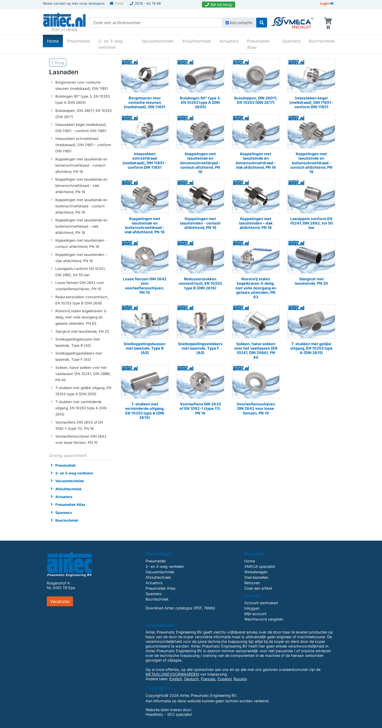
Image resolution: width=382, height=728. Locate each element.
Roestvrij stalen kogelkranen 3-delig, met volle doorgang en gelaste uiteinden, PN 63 (81, 317)
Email (119, 3)
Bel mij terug (221, 4)
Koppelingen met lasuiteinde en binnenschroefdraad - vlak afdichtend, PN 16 (81, 185)
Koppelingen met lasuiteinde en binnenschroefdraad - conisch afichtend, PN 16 (81, 165)
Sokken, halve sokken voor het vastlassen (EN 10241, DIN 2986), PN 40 (83, 373)
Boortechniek (322, 41)
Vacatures (60, 601)
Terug (58, 62)
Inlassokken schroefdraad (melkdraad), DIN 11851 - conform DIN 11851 (83, 145)
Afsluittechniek (196, 41)
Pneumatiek (78, 41)
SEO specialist (179, 714)
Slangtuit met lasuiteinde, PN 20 (82, 331)
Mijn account (255, 613)
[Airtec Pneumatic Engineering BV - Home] (64, 21)
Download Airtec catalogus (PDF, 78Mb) (180, 608)
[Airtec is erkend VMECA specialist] (292, 20)
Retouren (252, 583)
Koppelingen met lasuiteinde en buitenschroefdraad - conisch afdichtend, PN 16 (81, 206)
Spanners (291, 41)
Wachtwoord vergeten (263, 619)
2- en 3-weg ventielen (110, 44)
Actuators (229, 41)
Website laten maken (164, 709)
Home (55, 41)
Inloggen (251, 608)
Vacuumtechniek (157, 41)
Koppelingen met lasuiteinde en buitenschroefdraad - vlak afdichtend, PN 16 (81, 226)
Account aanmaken (261, 603)
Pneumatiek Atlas (258, 44)
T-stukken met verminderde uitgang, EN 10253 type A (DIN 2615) (81, 408)
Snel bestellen (256, 577)
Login (325, 3)
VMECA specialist (259, 566)
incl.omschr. (241, 22)
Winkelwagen (255, 572)
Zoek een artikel (258, 588)
